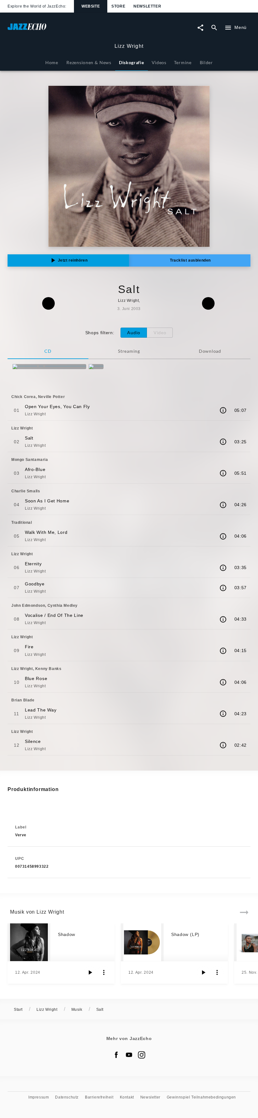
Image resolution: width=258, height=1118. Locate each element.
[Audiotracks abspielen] (90, 972)
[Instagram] (141, 1055)
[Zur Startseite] (68, 29)
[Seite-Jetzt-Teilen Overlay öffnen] (200, 27)
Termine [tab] (183, 62)
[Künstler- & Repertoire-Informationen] (223, 410)
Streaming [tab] (129, 351)
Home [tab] (51, 62)
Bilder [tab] (206, 62)
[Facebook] (116, 1055)
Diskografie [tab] (131, 62)
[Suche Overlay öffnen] (214, 27)
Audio (133, 332)
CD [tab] (47, 351)
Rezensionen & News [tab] (88, 62)
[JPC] (96, 366)
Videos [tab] (159, 62)
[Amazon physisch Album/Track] (49, 366)
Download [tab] (210, 351)
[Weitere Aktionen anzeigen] (104, 972)
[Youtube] (129, 1055)
